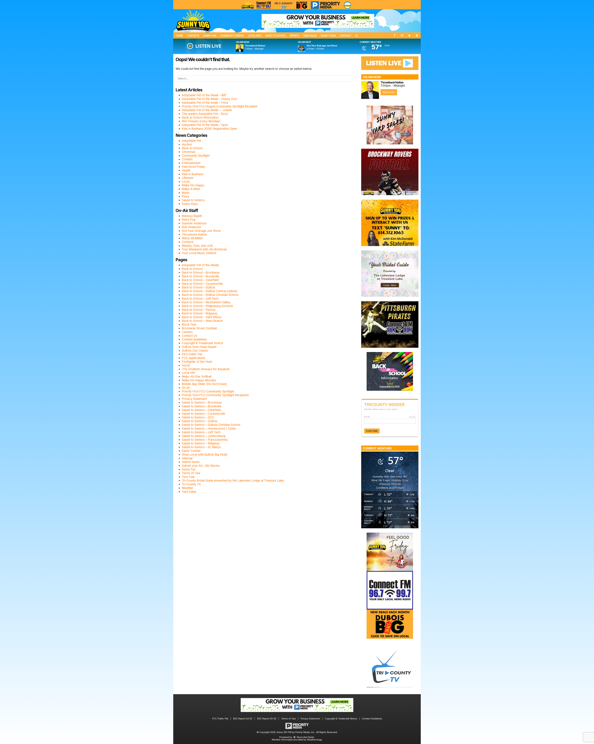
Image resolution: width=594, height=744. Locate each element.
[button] (356, 35)
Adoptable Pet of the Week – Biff (204, 95)
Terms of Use (191, 473)
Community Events (232, 35)
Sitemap (187, 458)
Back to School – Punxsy (199, 309)
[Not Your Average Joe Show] (305, 48)
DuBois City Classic (195, 350)
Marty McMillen (192, 238)
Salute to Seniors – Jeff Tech (201, 432)
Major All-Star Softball (196, 376)
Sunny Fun (209, 35)
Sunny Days (190, 204)
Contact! (187, 242)
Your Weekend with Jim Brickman (204, 249)
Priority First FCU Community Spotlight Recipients (215, 395)
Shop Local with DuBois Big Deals (205, 454)
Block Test (189, 324)
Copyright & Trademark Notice (202, 343)
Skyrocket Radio (305, 737)
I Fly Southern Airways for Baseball (205, 369)
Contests (193, 35)
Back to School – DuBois (198, 287)
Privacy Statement (194, 399)
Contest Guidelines (194, 339)
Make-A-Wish (191, 189)
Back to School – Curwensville (202, 283)
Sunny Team (328, 35)
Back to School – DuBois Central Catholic (210, 291)
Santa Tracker (191, 451)
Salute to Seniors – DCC (198, 417)
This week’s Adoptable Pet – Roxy (205, 114)
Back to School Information (200, 117)
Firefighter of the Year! (197, 361)
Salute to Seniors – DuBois (199, 421)
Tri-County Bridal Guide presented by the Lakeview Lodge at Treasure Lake (233, 480)
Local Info (254, 35)
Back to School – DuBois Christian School (210, 295)
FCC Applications (193, 358)
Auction (187, 144)
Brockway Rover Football (199, 328)
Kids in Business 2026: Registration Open (209, 128)
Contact (345, 35)
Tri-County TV (191, 484)
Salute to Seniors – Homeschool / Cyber (209, 428)
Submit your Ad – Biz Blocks (201, 465)
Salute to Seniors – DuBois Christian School (211, 425)
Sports (294, 35)
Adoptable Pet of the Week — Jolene (207, 110)
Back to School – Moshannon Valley (206, 302)
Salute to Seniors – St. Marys (201, 447)
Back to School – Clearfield (200, 280)
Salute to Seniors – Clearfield (201, 410)
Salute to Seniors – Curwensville (203, 413)
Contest (187, 159)
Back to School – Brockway (201, 272)
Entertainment (191, 163)
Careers (187, 332)
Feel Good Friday (193, 167)
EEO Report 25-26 (266, 718)
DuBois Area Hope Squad (199, 347)
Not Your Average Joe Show (201, 231)
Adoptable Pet (191, 141)
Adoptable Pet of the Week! (200, 265)
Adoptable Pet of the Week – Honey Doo (209, 99)
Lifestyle (187, 178)
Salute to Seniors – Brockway (202, 402)
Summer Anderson (194, 223)
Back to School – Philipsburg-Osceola (207, 306)
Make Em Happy (193, 185)
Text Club (188, 477)
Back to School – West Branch (202, 321)
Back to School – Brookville (200, 276)
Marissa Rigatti (192, 216)
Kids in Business (192, 174)
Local (185, 181)
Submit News (191, 462)
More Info (389, 92)
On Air (186, 387)
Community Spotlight (196, 155)
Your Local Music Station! (199, 253)
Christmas (188, 152)
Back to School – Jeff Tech (200, 298)
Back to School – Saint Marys (202, 317)
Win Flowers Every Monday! (201, 121)
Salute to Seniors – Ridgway (201, 443)
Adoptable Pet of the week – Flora (205, 102)
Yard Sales (310, 35)
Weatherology (314, 739)
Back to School (275, 35)
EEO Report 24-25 (242, 718)
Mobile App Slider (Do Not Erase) (204, 384)
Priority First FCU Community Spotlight (208, 391)
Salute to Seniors (193, 200)
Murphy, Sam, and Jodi (197, 245)
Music (186, 193)
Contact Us (189, 335)
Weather (187, 488)
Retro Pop (189, 219)
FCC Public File (220, 718)
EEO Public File (192, 354)
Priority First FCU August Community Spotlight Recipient (219, 106)
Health (186, 170)
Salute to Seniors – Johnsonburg (203, 436)
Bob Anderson (191, 227)
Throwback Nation (194, 234)
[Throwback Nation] (243, 48)
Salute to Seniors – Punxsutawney (205, 439)
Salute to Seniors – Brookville (201, 406)
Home (179, 35)
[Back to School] (390, 371)
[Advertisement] (318, 21)
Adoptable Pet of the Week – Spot (205, 125)
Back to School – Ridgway (199, 313)
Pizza (185, 196)
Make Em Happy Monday (199, 380)
